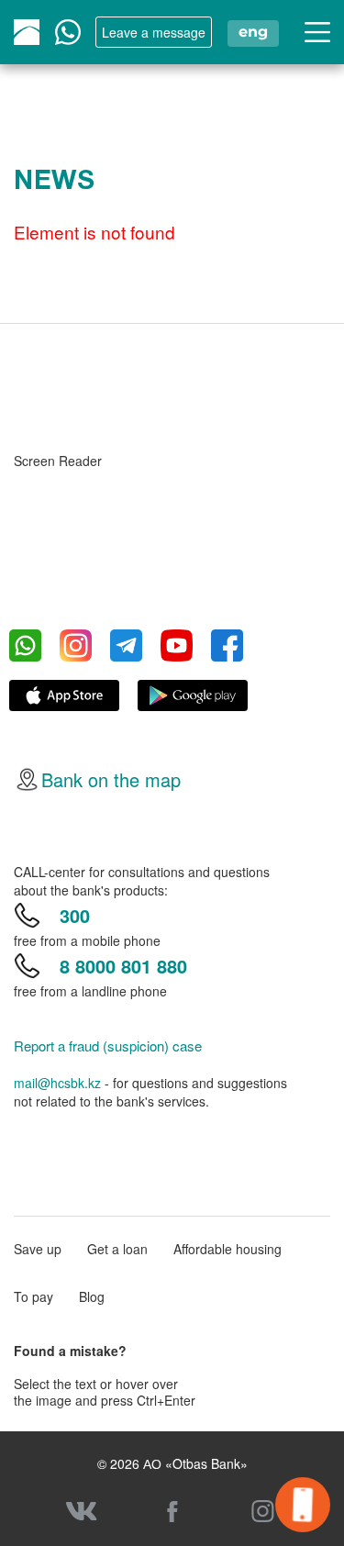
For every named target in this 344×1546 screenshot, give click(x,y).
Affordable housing (227, 1249)
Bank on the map (111, 779)
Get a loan (117, 1249)
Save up (37, 1249)
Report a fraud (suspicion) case (108, 1046)
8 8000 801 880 (123, 965)
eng (253, 31)
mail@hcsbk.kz (57, 1082)
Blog (92, 1296)
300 (75, 915)
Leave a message (153, 32)
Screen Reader (58, 460)
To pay (33, 1296)
